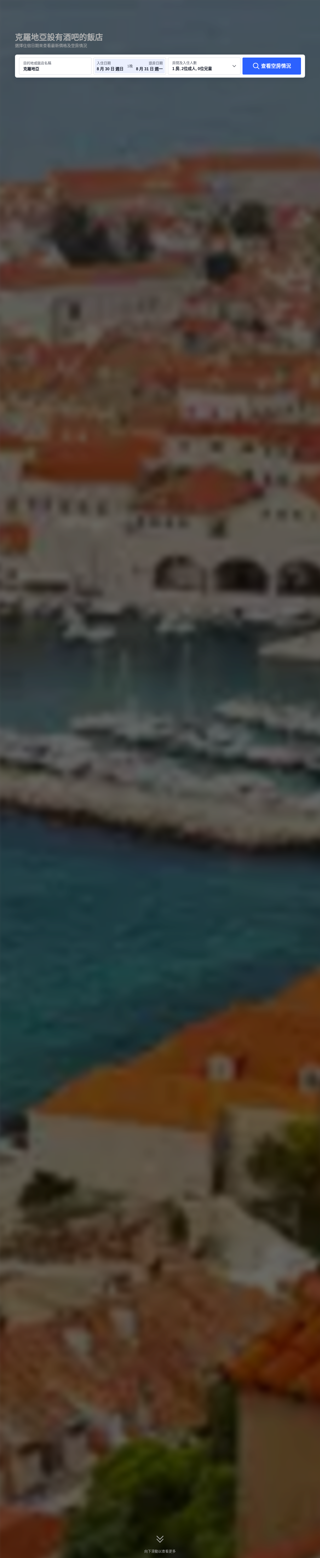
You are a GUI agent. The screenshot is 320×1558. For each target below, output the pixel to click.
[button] (286, 8)
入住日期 (104, 63)
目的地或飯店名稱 (37, 63)
